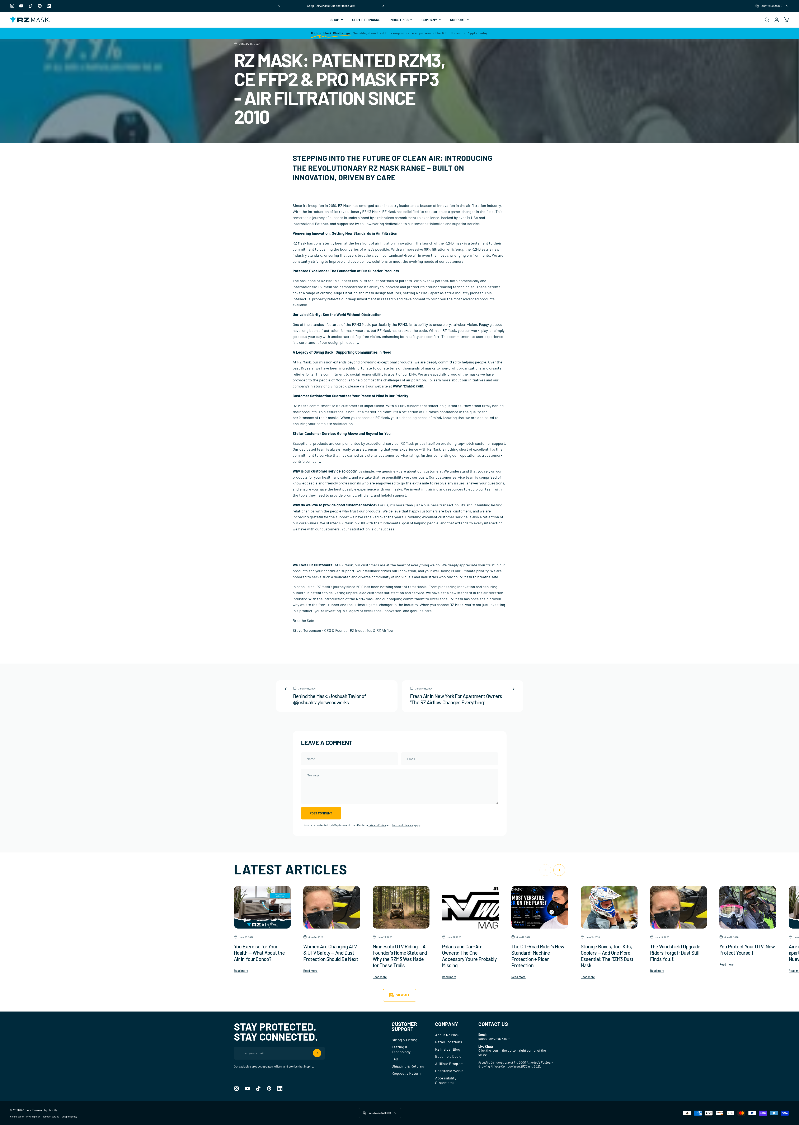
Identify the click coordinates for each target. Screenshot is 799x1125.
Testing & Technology (401, 1049)
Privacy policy (33, 1116)
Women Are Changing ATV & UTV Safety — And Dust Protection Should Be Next (330, 952)
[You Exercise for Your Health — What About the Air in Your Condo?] (262, 907)
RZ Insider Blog (447, 1049)
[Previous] (279, 6)
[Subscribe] (317, 1053)
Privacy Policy (377, 825)
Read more (241, 970)
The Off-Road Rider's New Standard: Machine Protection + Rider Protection (537, 955)
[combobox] (772, 6)
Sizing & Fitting (404, 1039)
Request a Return (406, 1073)
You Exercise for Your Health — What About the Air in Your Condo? (259, 952)
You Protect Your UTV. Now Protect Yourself (747, 949)
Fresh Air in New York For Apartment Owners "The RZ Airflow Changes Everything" (456, 699)
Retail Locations (448, 1042)
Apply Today (478, 33)
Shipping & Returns (408, 1066)
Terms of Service (402, 825)
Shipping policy (69, 1116)
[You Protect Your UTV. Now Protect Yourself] (747, 907)
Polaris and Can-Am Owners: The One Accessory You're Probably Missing (469, 955)
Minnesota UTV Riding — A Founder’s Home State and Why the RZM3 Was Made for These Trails (400, 955)
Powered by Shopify (44, 1110)
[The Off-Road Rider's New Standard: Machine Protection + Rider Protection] (539, 907)
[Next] (382, 6)
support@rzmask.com (494, 1038)
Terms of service (51, 1116)
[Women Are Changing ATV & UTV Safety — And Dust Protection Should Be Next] (331, 907)
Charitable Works (449, 1070)
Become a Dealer (449, 1056)
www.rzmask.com (408, 386)
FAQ (395, 1058)
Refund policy (17, 1116)
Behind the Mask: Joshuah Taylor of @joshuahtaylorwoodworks (329, 699)
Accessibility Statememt (445, 1080)
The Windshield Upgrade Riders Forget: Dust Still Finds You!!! (675, 952)
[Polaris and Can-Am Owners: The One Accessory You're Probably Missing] (470, 907)
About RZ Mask (447, 1034)
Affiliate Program (449, 1063)
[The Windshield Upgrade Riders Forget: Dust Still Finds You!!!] (678, 907)
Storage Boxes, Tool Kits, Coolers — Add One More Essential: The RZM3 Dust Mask (607, 955)
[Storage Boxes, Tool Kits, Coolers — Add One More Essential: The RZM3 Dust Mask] (609, 907)
